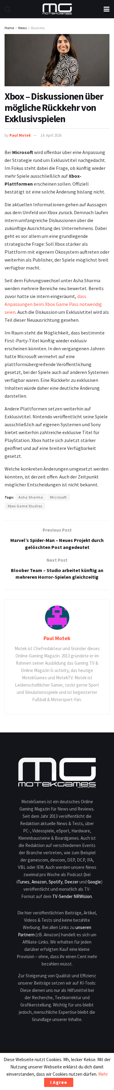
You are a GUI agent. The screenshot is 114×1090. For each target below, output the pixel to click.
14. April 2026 (50, 135)
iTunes (23, 882)
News (22, 28)
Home (9, 28)
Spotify (55, 882)
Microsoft (58, 497)
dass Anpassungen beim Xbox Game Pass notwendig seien (53, 304)
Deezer (71, 882)
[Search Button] (8, 9)
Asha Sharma (31, 497)
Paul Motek (20, 135)
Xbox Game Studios (25, 506)
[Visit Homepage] (57, 9)
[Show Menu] (106, 9)
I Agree (58, 1082)
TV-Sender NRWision (72, 896)
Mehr (103, 1074)
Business (38, 28)
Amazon (39, 882)
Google (94, 882)
